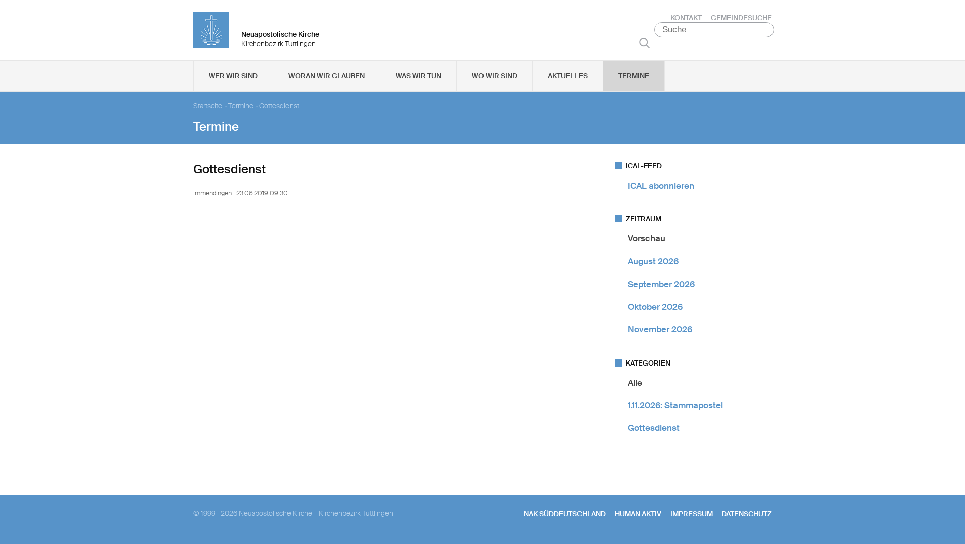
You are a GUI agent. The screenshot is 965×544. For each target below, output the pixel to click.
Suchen (644, 43)
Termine (633, 75)
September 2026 (661, 284)
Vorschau (646, 238)
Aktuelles (568, 75)
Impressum (691, 513)
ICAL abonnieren (661, 185)
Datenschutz (747, 513)
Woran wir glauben (326, 75)
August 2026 (653, 261)
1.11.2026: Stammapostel (675, 405)
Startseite (207, 106)
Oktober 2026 (655, 306)
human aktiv (638, 513)
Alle (635, 382)
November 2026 (660, 329)
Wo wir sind (494, 75)
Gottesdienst (654, 427)
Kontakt (686, 17)
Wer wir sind (233, 75)
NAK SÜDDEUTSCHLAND (565, 513)
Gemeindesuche (741, 17)
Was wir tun (418, 75)
